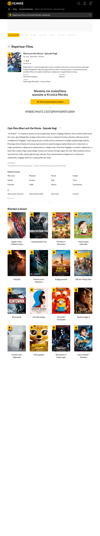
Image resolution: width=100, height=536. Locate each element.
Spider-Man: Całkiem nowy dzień (17, 243)
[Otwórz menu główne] (90, 3)
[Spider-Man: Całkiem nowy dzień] (17, 225)
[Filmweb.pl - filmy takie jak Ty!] (15, 3)
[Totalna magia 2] (83, 301)
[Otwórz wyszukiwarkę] (79, 3)
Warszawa (11, 176)
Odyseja (16, 279)
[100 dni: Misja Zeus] (83, 263)
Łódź (52, 180)
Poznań (53, 176)
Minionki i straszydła (61, 318)
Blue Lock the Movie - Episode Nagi (40, 53)
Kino (15, 9)
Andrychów (55, 194)
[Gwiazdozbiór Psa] (39, 225)
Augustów (11, 198)
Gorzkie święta (39, 317)
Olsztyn (53, 185)
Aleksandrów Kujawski (15, 194)
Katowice (11, 185)
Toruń (75, 180)
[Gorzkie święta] (39, 301)
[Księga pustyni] (61, 263)
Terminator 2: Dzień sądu (61, 355)
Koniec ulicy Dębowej (17, 355)
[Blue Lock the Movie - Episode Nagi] (14, 62)
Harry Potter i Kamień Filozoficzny (83, 356)
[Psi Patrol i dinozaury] (61, 225)
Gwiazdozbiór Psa (38, 241)
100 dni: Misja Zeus (83, 279)
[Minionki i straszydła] (61, 301)
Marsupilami (39, 354)
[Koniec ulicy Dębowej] (17, 338)
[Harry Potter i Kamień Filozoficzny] (83, 338)
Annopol (75, 194)
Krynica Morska (26, 9)
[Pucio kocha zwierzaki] (83, 225)
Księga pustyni (61, 279)
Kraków (75, 176)
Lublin (31, 185)
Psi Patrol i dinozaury (61, 242)
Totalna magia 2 (83, 317)
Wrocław (32, 176)
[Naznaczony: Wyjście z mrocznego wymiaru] (39, 263)
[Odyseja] (17, 263)
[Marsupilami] (39, 338)
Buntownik (16, 317)
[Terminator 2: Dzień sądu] (61, 338)
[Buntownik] (17, 301)
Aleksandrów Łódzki (36, 194)
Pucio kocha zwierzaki (83, 242)
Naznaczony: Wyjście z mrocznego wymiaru (39, 280)
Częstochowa (77, 185)
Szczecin (32, 180)
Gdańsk (10, 180)
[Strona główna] (9, 9)
